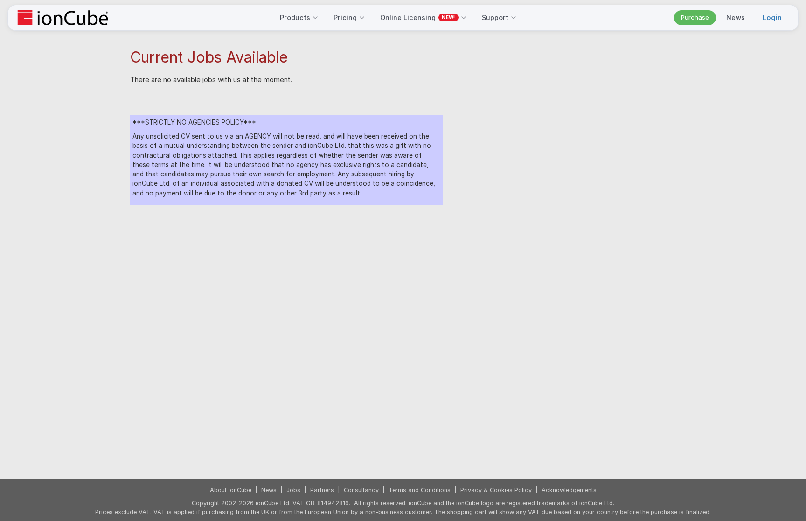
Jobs (293, 489)
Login (772, 17)
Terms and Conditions (420, 489)
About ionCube (230, 489)
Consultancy (361, 489)
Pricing (345, 17)
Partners (322, 489)
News (735, 17)
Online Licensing (417, 17)
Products (295, 17)
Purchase (695, 17)
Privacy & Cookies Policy (496, 489)
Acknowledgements (569, 489)
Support (495, 17)
